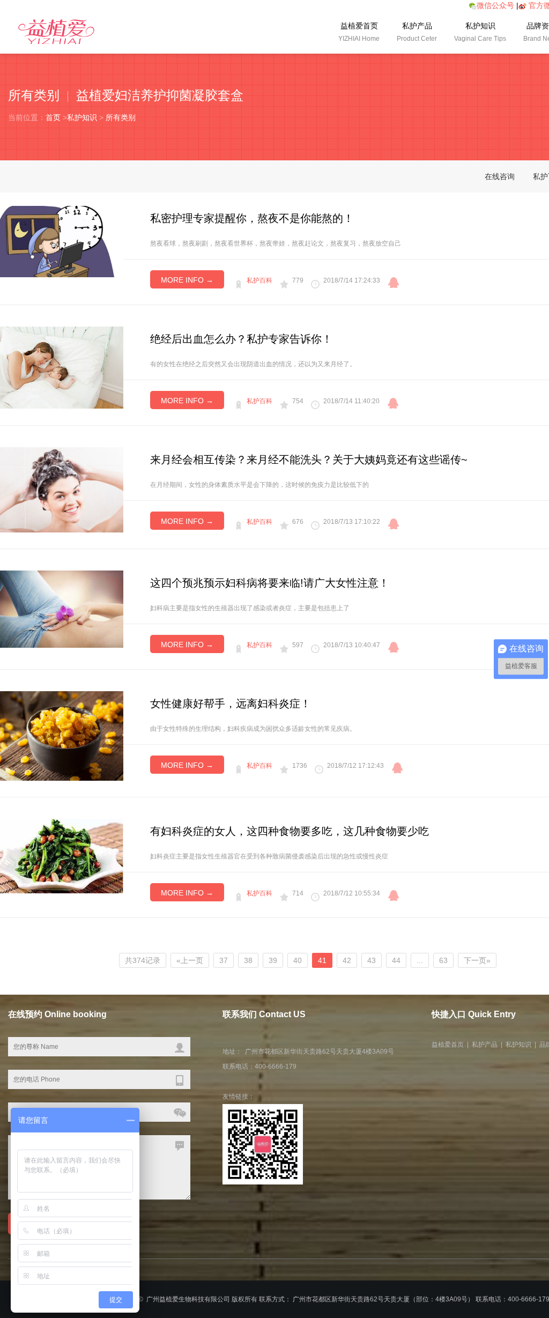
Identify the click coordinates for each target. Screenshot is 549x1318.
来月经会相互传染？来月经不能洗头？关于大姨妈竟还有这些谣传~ (309, 459)
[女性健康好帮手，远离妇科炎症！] (61, 735)
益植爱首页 (359, 31)
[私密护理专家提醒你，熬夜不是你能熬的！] (61, 240)
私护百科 (259, 280)
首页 (53, 117)
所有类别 (121, 117)
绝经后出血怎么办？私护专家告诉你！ (241, 339)
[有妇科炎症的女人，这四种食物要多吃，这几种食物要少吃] (61, 855)
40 (297, 960)
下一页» (477, 960)
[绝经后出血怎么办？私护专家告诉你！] (61, 366)
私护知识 (480, 31)
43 (371, 960)
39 (273, 960)
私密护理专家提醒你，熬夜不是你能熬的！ (252, 218)
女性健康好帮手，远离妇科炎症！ (230, 703)
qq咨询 (393, 282)
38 (248, 960)
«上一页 (189, 960)
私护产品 (417, 31)
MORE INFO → (187, 280)
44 (396, 960)
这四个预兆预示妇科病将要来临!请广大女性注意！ (269, 583)
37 (223, 960)
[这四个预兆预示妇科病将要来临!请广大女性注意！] (61, 608)
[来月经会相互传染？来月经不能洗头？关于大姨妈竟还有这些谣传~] (61, 489)
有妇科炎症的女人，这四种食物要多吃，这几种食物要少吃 (289, 831)
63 (443, 960)
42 (347, 960)
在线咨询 (500, 176)
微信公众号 (495, 5)
